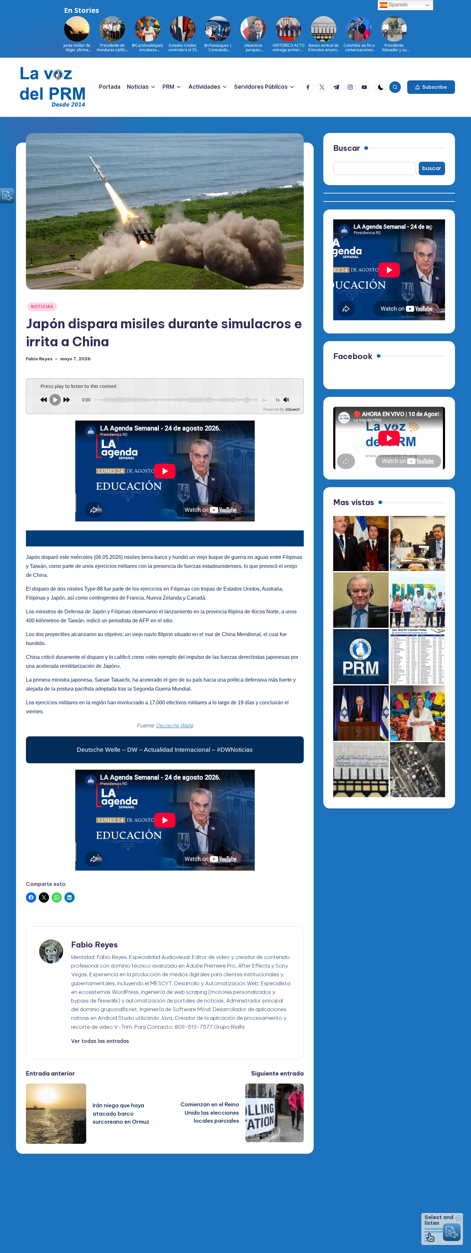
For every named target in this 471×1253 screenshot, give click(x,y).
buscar (431, 168)
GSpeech (292, 409)
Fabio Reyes (94, 944)
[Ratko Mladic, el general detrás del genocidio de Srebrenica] (361, 600)
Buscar (346, 148)
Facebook (353, 356)
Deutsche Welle (174, 725)
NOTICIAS (42, 306)
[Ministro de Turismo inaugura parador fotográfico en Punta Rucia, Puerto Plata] (417, 600)
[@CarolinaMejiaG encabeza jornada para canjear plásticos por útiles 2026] (417, 713)
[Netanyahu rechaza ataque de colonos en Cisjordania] (361, 713)
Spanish (397, 4)
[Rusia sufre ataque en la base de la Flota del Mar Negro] (417, 770)
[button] (431, 87)
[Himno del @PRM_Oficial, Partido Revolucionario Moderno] (361, 656)
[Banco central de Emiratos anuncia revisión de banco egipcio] (361, 770)
